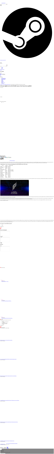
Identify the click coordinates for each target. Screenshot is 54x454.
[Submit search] (6, 4)
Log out (4, 74)
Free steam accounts (3, 78)
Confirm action (3, 453)
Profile (1, 74)
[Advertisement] (19, 92)
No (2, 225)
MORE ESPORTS (3, 79)
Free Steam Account (2, 69)
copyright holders (15, 443)
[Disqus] (27, 259)
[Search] (6, 66)
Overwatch (3, 83)
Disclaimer (13, 443)
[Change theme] (1, 63)
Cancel (1, 453)
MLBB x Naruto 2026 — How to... (5, 281)
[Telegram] (4, 448)
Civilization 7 (3, 322)
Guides (2, 80)
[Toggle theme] (1, 5)
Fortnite (2, 81)
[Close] (1, 245)
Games (2, 67)
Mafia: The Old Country (4, 323)
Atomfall (3, 324)
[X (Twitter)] (7, 448)
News (2, 68)
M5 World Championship (12, 160)
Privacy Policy (7, 443)
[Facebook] (6, 448)
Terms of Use (10, 443)
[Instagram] (1, 448)
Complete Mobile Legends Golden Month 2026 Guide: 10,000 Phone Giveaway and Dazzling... (9, 400)
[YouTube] (3, 448)
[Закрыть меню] (7, 65)
